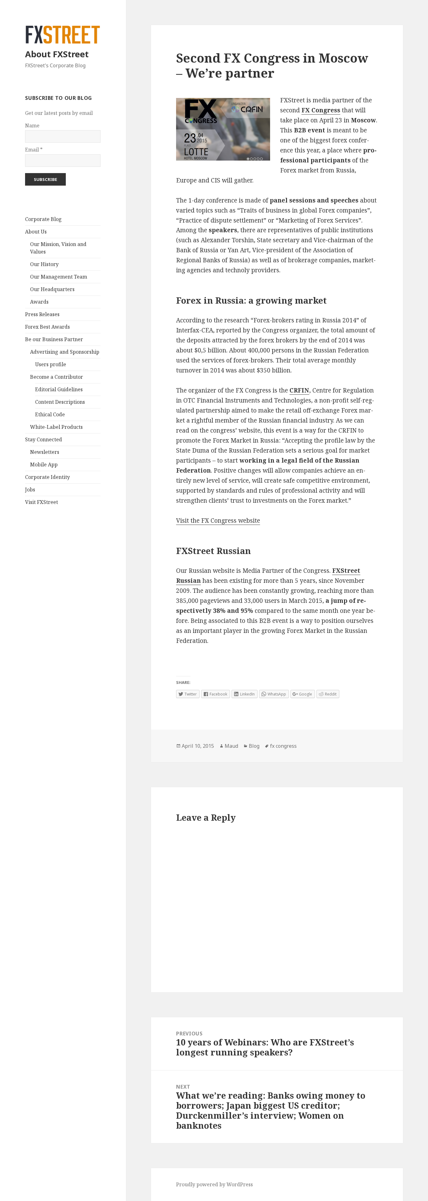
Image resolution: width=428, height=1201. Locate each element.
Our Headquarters (52, 289)
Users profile (50, 364)
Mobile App (44, 464)
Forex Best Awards (47, 326)
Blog (254, 745)
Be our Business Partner (54, 339)
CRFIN (299, 390)
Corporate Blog (43, 219)
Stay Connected (43, 439)
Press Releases (42, 314)
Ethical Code (50, 414)
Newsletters (44, 452)
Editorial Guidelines (59, 389)
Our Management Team (58, 276)
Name (32, 125)
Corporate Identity (47, 477)
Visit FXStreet (41, 502)
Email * (34, 149)
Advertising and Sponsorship (64, 351)
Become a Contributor (56, 376)
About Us (36, 231)
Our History (44, 264)
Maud (231, 745)
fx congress (283, 745)
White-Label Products (56, 426)
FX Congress (320, 110)
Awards (39, 301)
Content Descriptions (60, 401)
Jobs (30, 489)
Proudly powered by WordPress (214, 1184)
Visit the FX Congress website (218, 520)
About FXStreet (57, 54)
